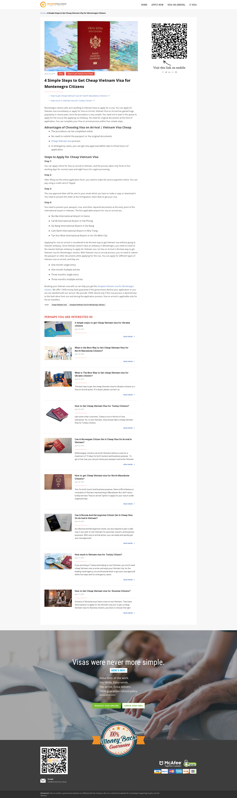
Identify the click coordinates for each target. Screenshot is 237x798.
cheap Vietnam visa (59, 305)
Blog (61, 74)
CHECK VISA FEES (133, 705)
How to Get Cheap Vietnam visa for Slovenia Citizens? (103, 591)
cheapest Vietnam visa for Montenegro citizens (87, 305)
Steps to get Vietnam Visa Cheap (80, 74)
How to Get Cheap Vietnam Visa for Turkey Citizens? (102, 406)
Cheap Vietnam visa (61, 141)
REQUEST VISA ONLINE (106, 705)
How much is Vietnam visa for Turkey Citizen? (71, 100)
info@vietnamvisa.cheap (57, 782)
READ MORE (128, 337)
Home (42, 13)
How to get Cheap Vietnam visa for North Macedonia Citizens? (79, 95)
